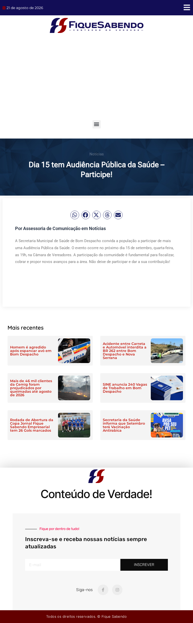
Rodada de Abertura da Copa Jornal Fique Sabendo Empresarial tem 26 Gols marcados (31, 425)
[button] (96, 124)
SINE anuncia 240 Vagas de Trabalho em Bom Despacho (125, 388)
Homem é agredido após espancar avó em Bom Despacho (31, 351)
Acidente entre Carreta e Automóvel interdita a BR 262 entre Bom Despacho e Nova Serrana (125, 350)
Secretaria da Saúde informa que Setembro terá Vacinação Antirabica (124, 425)
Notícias (96, 154)
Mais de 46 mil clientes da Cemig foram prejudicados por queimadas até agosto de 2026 (31, 388)
